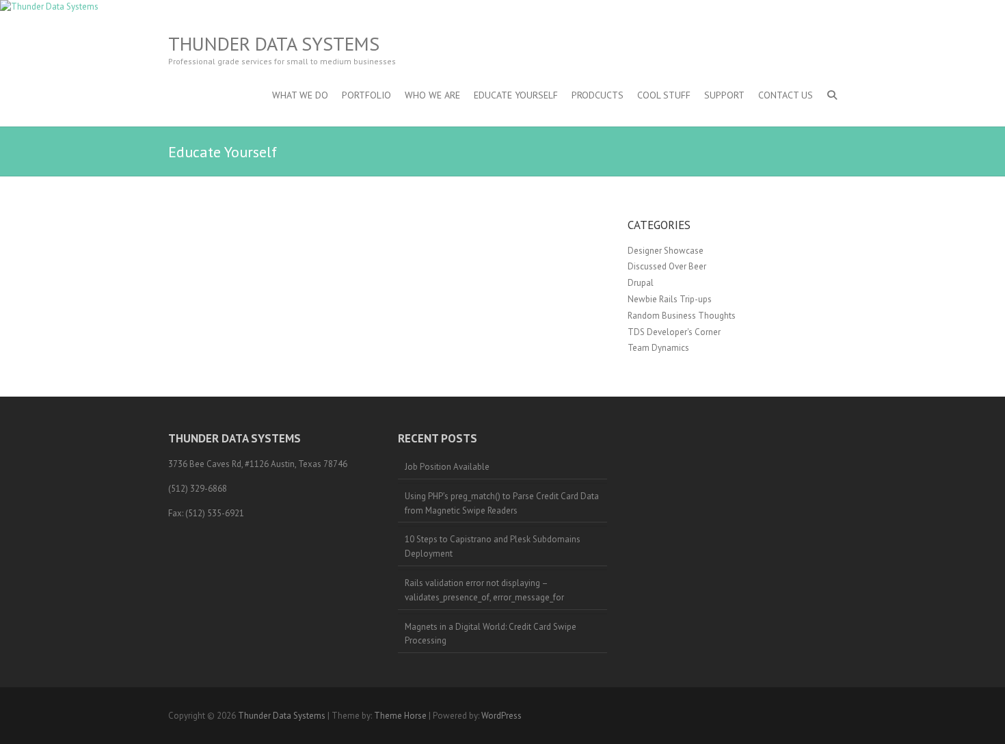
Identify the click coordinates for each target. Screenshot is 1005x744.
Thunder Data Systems (273, 43)
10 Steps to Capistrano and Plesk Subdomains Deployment (492, 546)
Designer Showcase (666, 250)
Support (724, 95)
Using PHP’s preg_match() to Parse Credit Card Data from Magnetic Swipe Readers (502, 503)
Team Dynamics (658, 348)
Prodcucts (598, 95)
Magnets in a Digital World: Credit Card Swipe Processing (490, 634)
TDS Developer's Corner (674, 332)
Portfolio (366, 95)
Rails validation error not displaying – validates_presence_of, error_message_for (484, 590)
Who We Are (432, 95)
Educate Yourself (516, 95)
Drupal (641, 283)
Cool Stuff (664, 95)
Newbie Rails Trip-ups (670, 299)
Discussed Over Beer (667, 266)
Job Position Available (447, 467)
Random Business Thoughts (682, 315)
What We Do (300, 95)
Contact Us (785, 95)
